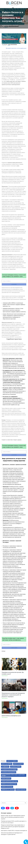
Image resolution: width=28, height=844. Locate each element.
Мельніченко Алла (8, 25)
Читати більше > (5, 675)
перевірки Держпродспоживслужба (9, 781)
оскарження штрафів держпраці (8, 772)
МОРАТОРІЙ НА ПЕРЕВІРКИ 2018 (11, 715)
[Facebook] (3, 808)
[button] (13, 8)
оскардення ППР (5, 766)
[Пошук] (25, 802)
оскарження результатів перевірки (9, 769)
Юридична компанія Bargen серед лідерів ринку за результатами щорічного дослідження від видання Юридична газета (13, 826)
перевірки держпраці (6, 778)
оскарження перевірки (16, 766)
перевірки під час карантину (8, 789)
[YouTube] (17, 808)
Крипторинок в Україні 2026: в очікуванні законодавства (14, 830)
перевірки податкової (21, 789)
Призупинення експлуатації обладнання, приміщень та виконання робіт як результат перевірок (13, 694)
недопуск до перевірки (7, 763)
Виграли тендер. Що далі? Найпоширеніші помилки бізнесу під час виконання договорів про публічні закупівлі (13, 817)
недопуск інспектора (18, 763)
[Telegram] (12, 808)
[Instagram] (7, 808)
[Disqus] (14, 738)
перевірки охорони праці (7, 786)
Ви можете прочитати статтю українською (16, 48)
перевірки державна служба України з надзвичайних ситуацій (13, 775)
